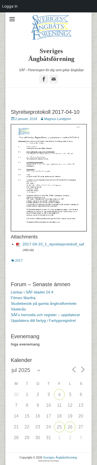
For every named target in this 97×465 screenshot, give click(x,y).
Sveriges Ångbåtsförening (60, 457)
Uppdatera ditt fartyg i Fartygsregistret (43, 320)
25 (59, 427)
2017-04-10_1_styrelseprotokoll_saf (53, 244)
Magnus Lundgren (57, 119)
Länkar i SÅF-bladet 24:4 (32, 292)
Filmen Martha (23, 298)
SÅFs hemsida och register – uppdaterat (45, 315)
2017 (19, 260)
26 (70, 427)
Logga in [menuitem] (10, 6)
